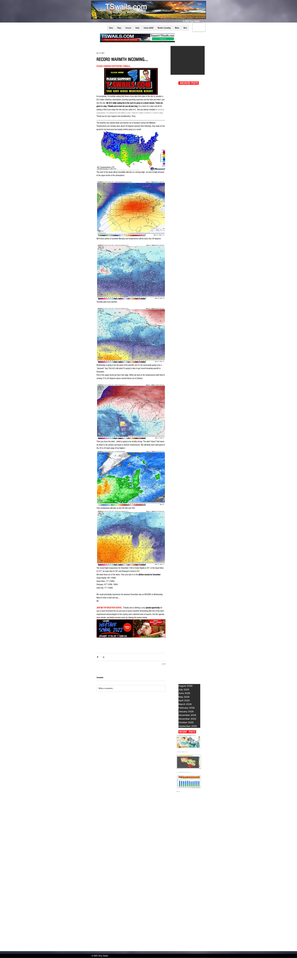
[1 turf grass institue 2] (188, 60)
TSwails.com (126, 6)
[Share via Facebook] (98, 657)
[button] (119, 28)
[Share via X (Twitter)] (103, 657)
